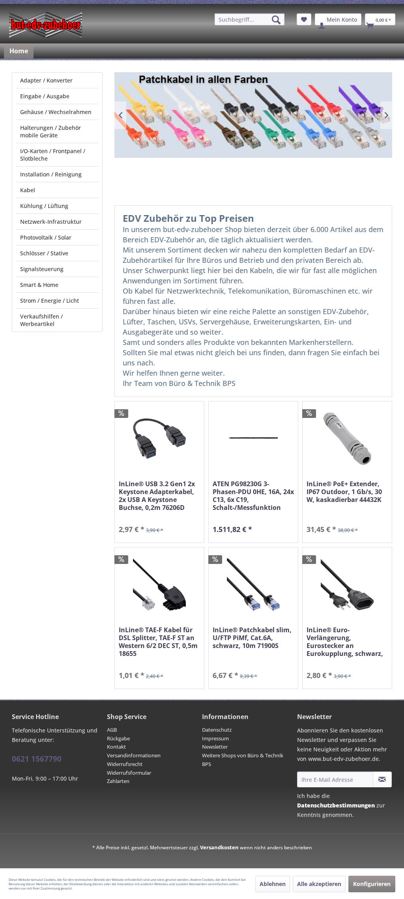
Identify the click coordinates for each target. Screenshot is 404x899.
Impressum (215, 738)
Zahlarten (118, 781)
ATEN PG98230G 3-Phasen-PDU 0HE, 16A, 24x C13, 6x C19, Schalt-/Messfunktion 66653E (253, 495)
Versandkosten (219, 847)
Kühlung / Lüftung (44, 206)
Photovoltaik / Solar (45, 237)
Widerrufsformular (129, 772)
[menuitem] (249, 19)
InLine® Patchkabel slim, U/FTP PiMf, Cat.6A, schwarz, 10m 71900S (252, 638)
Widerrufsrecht (124, 764)
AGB (112, 729)
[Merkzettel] (304, 19)
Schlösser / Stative (44, 253)
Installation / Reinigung (51, 174)
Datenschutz (217, 729)
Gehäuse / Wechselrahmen (56, 112)
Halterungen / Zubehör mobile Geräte (50, 131)
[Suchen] (276, 19)
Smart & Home (39, 284)
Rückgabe (118, 738)
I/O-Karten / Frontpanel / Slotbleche (52, 154)
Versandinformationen (134, 755)
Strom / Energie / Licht (49, 300)
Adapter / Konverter (46, 80)
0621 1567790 (37, 759)
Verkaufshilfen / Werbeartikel (41, 320)
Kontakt (116, 746)
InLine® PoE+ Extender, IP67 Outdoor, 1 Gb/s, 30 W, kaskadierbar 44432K (344, 492)
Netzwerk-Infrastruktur (51, 221)
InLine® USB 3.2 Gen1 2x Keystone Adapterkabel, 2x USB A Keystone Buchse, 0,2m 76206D (157, 495)
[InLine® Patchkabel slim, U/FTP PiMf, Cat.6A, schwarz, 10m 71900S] (253, 584)
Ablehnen (273, 884)
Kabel (27, 190)
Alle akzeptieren (319, 884)
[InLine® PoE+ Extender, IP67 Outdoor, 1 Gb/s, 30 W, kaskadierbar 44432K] (347, 438)
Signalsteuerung (42, 269)
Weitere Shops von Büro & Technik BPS (242, 760)
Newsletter (215, 746)
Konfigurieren (372, 884)
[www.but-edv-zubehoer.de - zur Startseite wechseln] (45, 25)
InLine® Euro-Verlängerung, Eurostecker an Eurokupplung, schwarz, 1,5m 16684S (345, 641)
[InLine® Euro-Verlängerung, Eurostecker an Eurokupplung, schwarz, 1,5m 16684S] (347, 584)
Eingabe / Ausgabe (44, 96)
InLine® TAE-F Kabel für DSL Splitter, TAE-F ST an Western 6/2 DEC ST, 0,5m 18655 (158, 641)
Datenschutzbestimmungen (336, 805)
